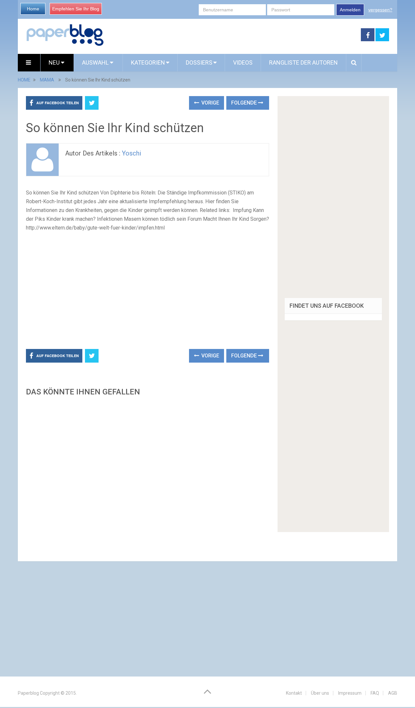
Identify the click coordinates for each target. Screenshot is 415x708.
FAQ (375, 693)
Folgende (244, 103)
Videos (243, 62)
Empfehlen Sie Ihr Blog (75, 8)
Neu (55, 62)
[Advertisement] (232, 35)
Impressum (350, 693)
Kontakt (294, 693)
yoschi (131, 153)
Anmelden (350, 9)
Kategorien (148, 62)
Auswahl (96, 62)
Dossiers (199, 62)
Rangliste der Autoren (303, 62)
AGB (392, 693)
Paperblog (28, 693)
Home (33, 8)
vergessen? (380, 9)
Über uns (320, 693)
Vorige (209, 103)
